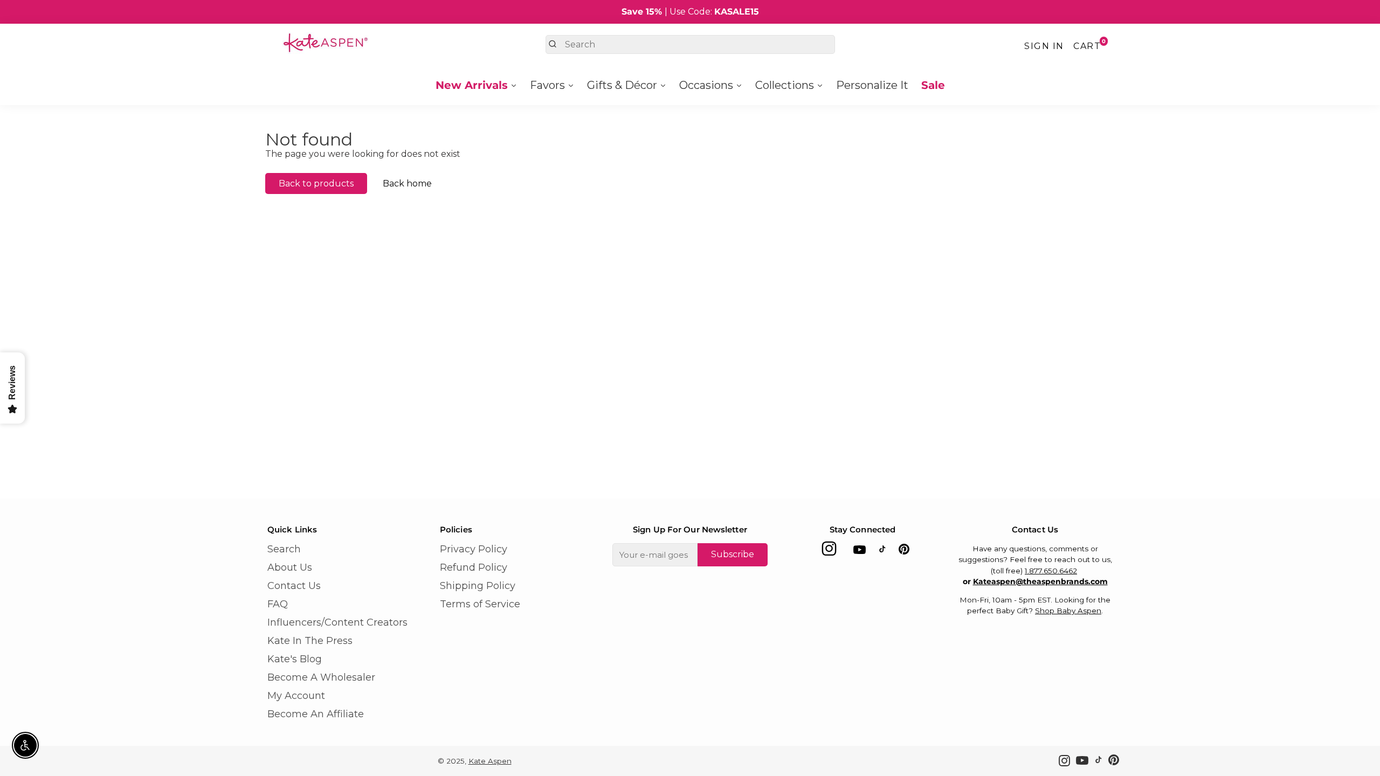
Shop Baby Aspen (1068, 610)
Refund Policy (473, 567)
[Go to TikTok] (882, 551)
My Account (296, 696)
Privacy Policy (473, 549)
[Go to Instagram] (829, 551)
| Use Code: (690, 11)
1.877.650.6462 (1051, 570)
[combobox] (690, 44)
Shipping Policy (477, 586)
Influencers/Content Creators (337, 622)
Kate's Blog (294, 659)
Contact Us (294, 586)
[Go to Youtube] (859, 551)
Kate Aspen (490, 761)
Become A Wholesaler (321, 677)
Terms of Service (480, 604)
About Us (289, 567)
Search (284, 549)
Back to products (316, 183)
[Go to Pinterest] (904, 551)
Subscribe (732, 554)
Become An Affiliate (315, 714)
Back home (407, 183)
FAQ (277, 604)
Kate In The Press (310, 641)
